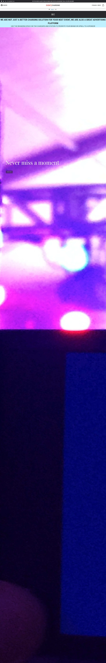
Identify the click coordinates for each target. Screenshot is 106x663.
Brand (52, 9)
